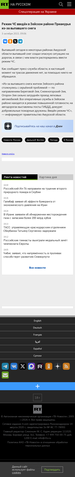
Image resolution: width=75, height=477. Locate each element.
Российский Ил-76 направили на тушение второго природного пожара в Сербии (35, 190)
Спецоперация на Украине (38, 11)
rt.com (25, 423)
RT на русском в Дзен (57, 366)
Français (37, 334)
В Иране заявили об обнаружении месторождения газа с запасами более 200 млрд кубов (34, 216)
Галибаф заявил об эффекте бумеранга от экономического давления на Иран (29, 203)
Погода (54, 139)
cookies (16, 472)
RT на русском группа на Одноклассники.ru (48, 366)
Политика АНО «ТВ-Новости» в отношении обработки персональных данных (37, 443)
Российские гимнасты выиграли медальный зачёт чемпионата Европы (35, 241)
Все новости (37, 267)
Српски (37, 355)
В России (68, 139)
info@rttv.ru (44, 438)
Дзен (58, 126)
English (37, 320)
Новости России (12, 139)
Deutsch (37, 327)
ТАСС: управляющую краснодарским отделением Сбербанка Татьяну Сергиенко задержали (34, 228)
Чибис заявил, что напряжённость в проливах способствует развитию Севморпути (32, 254)
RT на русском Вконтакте (13, 366)
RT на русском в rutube (40, 366)
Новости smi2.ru (8, 153)
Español (37, 348)
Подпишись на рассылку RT (5, 375)
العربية (37, 341)
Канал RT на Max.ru (31, 366)
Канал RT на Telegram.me (5, 366)
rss (66, 366)
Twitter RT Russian (22, 366)
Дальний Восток (35, 139)
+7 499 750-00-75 (56, 434)
